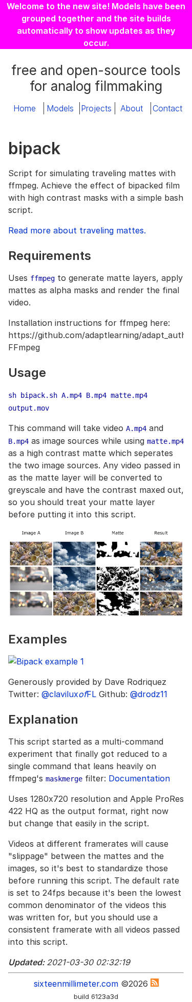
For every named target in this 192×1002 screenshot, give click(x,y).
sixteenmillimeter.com (76, 984)
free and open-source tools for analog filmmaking (96, 78)
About (131, 108)
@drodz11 (148, 694)
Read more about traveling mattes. (77, 230)
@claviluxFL (68, 694)
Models (60, 108)
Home (24, 108)
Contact (167, 108)
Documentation (139, 778)
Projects (96, 108)
